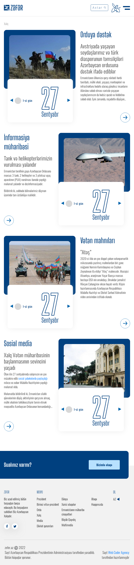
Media (40, 520)
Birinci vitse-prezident (48, 504)
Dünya (65, 499)
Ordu (39, 510)
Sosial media (18, 343)
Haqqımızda (97, 504)
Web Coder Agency (118, 552)
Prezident (41, 499)
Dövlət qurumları (45, 526)
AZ (115, 499)
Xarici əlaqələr (69, 504)
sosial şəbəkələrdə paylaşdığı (33, 378)
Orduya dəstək (95, 34)
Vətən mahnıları (97, 240)
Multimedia (67, 525)
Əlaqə (94, 499)
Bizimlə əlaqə (104, 465)
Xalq (39, 515)
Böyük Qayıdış (69, 519)
